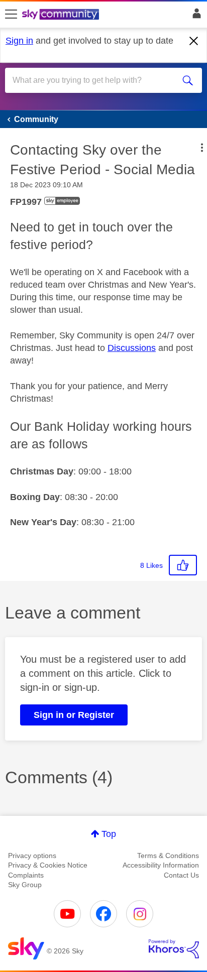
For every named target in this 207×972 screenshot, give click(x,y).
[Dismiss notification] (194, 41)
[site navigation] (11, 15)
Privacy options (32, 856)
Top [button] (108, 834)
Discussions (132, 348)
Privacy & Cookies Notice (47, 865)
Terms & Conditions (168, 856)
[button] (202, 148)
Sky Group (25, 885)
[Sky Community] (62, 15)
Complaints (26, 875)
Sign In (194, 16)
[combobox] (93, 80)
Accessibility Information (161, 865)
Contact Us (181, 875)
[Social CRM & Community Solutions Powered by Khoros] (174, 948)
